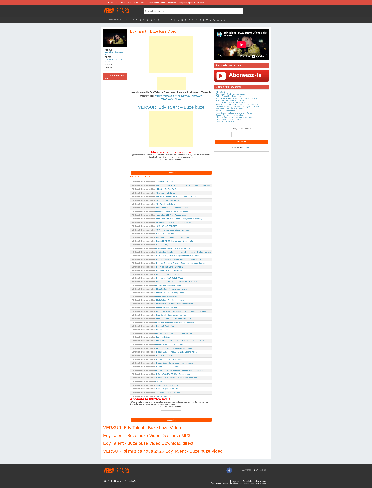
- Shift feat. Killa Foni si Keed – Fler (157, 385)
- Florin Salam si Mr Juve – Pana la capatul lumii (162, 304)
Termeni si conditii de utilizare (132, 3)
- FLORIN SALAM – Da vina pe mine (158, 293)
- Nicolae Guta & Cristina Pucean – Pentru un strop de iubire (167, 370)
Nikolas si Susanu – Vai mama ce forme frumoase (235, 117)
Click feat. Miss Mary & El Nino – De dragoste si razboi (237, 107)
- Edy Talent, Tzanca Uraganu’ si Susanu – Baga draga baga (167, 282)
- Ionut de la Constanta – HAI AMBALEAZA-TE (161, 319)
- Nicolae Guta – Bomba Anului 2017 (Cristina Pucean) (165, 352)
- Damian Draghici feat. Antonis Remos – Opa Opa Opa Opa (167, 259)
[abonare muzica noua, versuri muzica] (241, 76)
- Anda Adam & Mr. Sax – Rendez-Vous (159, 215)
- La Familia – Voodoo (152, 330)
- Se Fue (147, 381)
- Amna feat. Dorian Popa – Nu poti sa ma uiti (161, 211)
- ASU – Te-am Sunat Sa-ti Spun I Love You (160, 230)
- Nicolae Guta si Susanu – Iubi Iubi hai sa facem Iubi (164, 378)
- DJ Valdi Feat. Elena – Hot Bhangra (158, 271)
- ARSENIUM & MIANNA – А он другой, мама (161, 223)
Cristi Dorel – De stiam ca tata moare (230, 94)
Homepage (112, 3)
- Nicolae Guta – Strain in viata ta (156, 367)
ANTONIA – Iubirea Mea (225, 111)
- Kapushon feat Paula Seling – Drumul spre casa (163, 322)
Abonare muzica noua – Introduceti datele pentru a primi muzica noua (176, 3)
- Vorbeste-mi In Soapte (153, 396)
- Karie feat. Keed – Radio (154, 326)
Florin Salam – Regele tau (226, 121)
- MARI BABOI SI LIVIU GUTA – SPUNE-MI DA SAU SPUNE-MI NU (169, 341)
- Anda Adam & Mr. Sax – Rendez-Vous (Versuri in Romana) (167, 219)
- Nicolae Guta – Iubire (152, 356)
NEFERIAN (220, 92)
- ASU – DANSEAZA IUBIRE (154, 226)
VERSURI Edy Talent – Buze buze (171, 107)
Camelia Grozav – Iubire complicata (230, 115)
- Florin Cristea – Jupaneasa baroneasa (159, 289)
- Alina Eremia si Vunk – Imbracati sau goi (160, 208)
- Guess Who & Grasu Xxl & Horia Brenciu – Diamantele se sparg (169, 311)
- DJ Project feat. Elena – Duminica (157, 267)
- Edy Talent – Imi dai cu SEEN (155, 274)
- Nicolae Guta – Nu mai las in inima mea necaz (162, 363)
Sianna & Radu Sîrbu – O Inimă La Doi (231, 102)
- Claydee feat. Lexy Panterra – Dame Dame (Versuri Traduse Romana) (171, 252)
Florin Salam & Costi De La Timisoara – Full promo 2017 (238, 105)
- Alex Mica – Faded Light (153, 193)
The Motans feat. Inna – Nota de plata (230, 100)
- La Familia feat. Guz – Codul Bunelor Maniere (162, 333)
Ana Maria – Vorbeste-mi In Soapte (229, 109)
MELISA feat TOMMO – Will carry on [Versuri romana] (236, 98)
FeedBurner (247, 147)
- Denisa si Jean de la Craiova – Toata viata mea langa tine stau (168, 263)
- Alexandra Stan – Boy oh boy (155, 200)
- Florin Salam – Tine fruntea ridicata (158, 300)
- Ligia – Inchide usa (151, 337)
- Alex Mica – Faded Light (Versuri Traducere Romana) (165, 197)
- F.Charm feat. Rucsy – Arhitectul (156, 285)
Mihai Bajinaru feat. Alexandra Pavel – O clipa (234, 113)
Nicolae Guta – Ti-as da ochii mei (229, 119)
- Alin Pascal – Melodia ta (153, 204)
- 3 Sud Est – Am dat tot (152, 182)
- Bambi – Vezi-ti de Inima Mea (155, 234)
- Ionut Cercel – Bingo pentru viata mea (159, 315)
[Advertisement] (171, 54)
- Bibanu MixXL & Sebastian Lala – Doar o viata (162, 241)
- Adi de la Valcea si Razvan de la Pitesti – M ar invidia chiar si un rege (171, 186)
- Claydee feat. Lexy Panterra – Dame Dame (161, 248)
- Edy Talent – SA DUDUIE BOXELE (157, 278)
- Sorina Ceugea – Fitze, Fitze (155, 389)
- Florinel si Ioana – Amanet (154, 308)
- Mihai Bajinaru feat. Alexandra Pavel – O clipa (162, 348)
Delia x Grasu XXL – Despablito (228, 96)
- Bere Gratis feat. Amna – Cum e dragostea (160, 237)
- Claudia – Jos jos (151, 245)
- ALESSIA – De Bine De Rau (155, 189)
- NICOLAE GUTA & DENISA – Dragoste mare (161, 374)
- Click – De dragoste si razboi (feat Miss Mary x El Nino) (165, 256)
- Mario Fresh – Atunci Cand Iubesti (157, 344)
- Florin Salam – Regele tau (154, 296)
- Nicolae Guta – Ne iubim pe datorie (158, 359)
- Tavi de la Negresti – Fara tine (156, 393)
